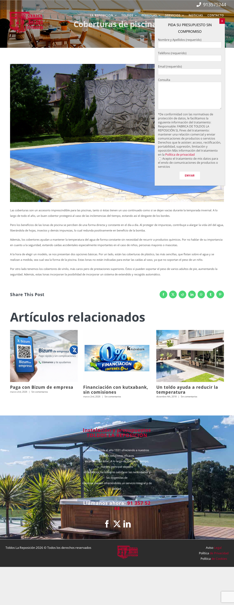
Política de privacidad (180, 155)
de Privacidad (219, 553)
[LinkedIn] (127, 524)
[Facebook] (107, 524)
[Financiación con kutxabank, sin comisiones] (117, 356)
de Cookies (219, 558)
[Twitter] (117, 524)
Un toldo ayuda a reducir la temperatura (187, 389)
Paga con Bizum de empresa (41, 387)
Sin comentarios (39, 391)
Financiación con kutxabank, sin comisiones (115, 389)
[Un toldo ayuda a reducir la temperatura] (190, 356)
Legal (218, 547)
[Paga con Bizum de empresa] (44, 356)
